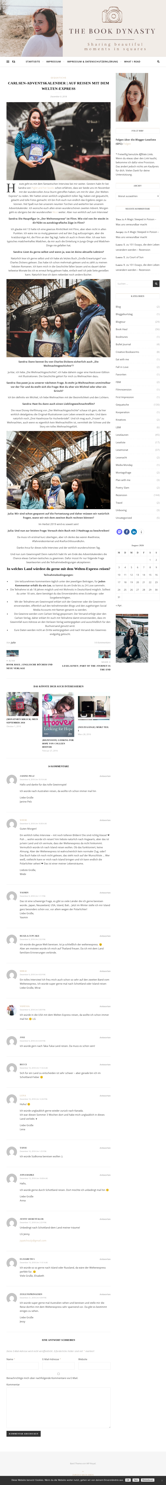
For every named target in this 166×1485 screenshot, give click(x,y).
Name (10, 1359)
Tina (118, 219)
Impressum (53, 61)
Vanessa (25, 1006)
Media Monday (124, 465)
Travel (119, 502)
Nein (136, 1480)
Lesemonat (122, 449)
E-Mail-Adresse (51, 1359)
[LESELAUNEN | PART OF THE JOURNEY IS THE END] (104, 654)
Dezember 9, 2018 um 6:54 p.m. (33, 1041)
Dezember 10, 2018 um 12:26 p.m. (34, 1099)
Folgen (127, 143)
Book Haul (121, 329)
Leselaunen (122, 434)
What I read (132, 61)
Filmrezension (123, 389)
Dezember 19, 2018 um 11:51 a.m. (34, 1262)
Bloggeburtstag (124, 314)
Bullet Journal (123, 344)
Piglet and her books (42, 187)
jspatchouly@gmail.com (33, 1240)
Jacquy (120, 232)
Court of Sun (136, 257)
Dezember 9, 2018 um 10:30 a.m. (33, 823)
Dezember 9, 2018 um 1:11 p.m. (33, 896)
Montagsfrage (123, 472)
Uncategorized (124, 517)
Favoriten (121, 374)
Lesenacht (121, 457)
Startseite (33, 61)
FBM (118, 382)
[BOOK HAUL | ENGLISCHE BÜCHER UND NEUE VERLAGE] (12, 653)
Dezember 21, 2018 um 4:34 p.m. (33, 1297)
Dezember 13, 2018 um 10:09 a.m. (34, 1178)
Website (82, 1359)
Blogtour (120, 321)
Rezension (121, 495)
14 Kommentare (102, 642)
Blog (118, 306)
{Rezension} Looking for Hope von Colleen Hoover (58, 743)
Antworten (105, 776)
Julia (13, 642)
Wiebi (23, 820)
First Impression (125, 397)
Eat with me (122, 359)
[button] (119, 532)
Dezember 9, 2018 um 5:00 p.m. (33, 1009)
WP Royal (90, 1463)
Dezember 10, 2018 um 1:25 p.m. (33, 1151)
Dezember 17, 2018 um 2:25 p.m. (33, 1222)
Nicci (55, 212)
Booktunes (122, 336)
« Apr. (119, 605)
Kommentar (13, 1384)
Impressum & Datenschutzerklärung (92, 61)
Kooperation (123, 412)
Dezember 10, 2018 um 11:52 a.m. (34, 1068)
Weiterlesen (147, 1480)
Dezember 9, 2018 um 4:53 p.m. (33, 974)
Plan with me (123, 480)
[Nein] (162, 1480)
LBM (118, 427)
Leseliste (120, 442)
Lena (23, 1095)
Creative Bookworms (127, 351)
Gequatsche (58, 77)
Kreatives (121, 419)
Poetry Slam (122, 487)
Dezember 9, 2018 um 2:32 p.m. (33, 939)
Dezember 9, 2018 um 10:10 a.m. (33, 779)
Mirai (23, 971)
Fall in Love (122, 367)
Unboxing (121, 510)
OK (128, 1480)
